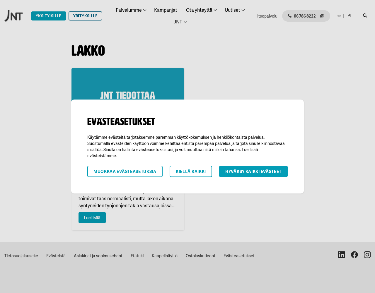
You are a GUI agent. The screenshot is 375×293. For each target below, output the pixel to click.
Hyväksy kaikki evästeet (253, 171)
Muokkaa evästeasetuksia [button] (124, 171)
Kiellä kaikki (191, 171)
